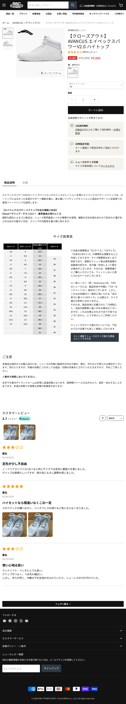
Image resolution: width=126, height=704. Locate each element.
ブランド (23, 13)
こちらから (108, 165)
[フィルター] (103, 418)
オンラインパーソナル (99, 13)
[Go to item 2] (27, 432)
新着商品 (36, 13)
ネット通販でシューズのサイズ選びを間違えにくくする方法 (94, 337)
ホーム (5, 22)
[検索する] (73, 5)
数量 (70, 93)
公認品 (49, 13)
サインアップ (51, 668)
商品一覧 (10, 13)
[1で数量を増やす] (95, 99)
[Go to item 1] (11, 432)
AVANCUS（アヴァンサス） (27, 22)
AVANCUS (73, 30)
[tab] (9, 182)
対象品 (78, 129)
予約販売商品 (78, 13)
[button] (8, 33)
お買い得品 (62, 13)
